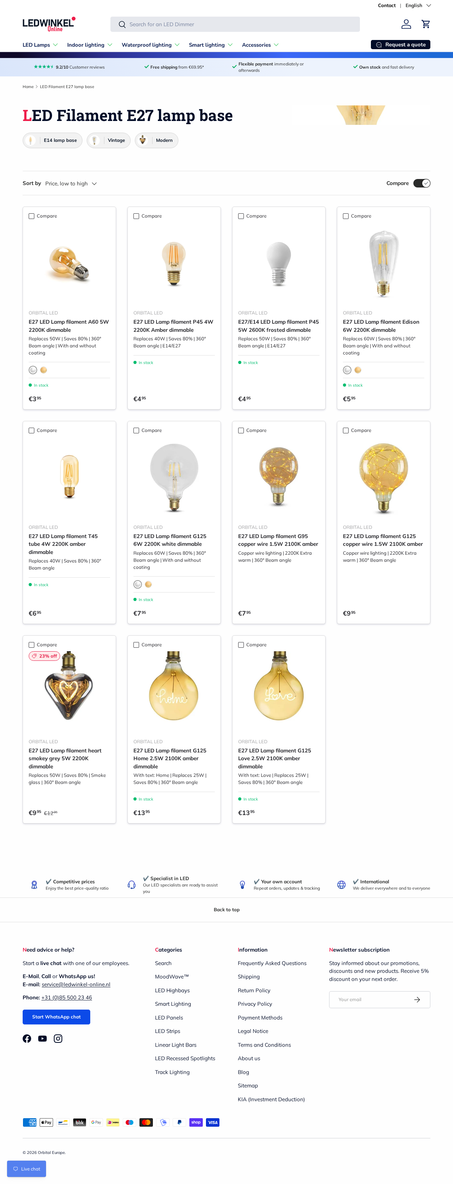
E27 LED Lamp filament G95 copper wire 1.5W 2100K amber (278, 540)
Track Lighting (172, 1072)
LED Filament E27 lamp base (67, 86)
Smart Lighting (173, 1003)
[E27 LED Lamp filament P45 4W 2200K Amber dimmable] (174, 263)
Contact (387, 5)
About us (249, 1058)
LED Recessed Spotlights (185, 1058)
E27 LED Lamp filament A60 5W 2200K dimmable (69, 325)
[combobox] (235, 24)
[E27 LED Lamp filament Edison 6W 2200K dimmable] (383, 263)
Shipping (249, 976)
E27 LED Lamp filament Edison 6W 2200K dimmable (381, 325)
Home (28, 86)
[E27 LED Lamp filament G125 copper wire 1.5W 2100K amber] (383, 477)
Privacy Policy (255, 1003)
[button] (426, 24)
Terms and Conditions (264, 1044)
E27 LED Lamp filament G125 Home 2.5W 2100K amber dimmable (169, 758)
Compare (397, 183)
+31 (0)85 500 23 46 (66, 997)
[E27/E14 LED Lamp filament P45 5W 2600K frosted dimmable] (279, 263)
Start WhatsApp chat (56, 1017)
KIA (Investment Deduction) (271, 1099)
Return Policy (254, 990)
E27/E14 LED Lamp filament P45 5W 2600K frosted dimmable (278, 325)
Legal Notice (253, 1031)
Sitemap (248, 1085)
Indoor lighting (85, 44)
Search (163, 963)
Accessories (256, 44)
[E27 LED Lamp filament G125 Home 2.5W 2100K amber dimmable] (174, 692)
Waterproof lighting (147, 44)
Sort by (32, 183)
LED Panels (169, 1017)
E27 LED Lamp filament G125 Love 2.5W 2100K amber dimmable (274, 758)
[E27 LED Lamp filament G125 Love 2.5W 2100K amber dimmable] (279, 692)
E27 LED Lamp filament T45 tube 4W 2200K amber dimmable (63, 544)
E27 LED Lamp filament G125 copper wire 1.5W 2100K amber (383, 540)
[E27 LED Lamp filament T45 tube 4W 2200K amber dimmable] (69, 477)
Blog (243, 1072)
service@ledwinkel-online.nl (76, 984)
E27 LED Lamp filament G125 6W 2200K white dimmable (169, 540)
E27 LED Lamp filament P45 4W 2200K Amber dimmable (173, 325)
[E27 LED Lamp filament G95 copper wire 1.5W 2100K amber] (279, 477)
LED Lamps (36, 44)
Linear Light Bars (175, 1044)
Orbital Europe (51, 1152)
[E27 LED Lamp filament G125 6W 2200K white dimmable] (174, 477)
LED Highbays (172, 990)
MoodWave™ (172, 976)
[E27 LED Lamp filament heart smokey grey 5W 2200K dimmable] (69, 692)
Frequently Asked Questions (272, 963)
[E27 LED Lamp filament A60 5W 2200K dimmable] (69, 263)
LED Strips (167, 1031)
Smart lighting (207, 44)
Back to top (227, 909)
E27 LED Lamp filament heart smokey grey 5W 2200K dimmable (65, 758)
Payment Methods (260, 1017)
